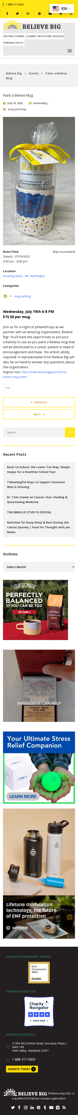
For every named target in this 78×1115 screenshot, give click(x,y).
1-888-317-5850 (15, 4)
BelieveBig (40, 103)
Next (37, 414)
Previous (40, 402)
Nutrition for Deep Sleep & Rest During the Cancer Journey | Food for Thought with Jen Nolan (38, 527)
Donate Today (19, 1069)
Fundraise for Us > (14, 42)
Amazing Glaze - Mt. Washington (24, 276)
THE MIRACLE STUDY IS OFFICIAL (29, 512)
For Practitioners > (15, 36)
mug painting (17, 109)
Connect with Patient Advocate (46, 36)
